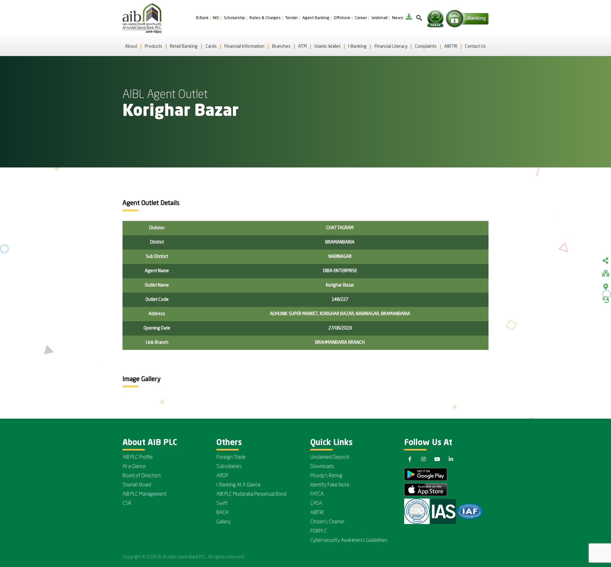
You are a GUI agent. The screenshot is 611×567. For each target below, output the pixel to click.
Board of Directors (142, 475)
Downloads (322, 466)
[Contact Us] (605, 299)
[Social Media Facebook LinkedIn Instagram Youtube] (605, 261)
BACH (222, 512)
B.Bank (202, 18)
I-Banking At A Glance (238, 485)
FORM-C (318, 531)
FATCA (317, 494)
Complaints (426, 46)
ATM (302, 46)
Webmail (379, 18)
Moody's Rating (326, 475)
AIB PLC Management (145, 494)
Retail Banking (184, 46)
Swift (222, 503)
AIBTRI (450, 46)
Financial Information (244, 46)
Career (361, 18)
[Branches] (605, 286)
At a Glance (134, 466)
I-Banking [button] (357, 46)
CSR (127, 503)
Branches (281, 46)
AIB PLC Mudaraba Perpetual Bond (251, 494)
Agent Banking (315, 18)
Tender (291, 18)
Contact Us (475, 46)
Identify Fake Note (329, 485)
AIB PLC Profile (138, 457)
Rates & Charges (265, 18)
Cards (211, 46)
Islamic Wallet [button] (327, 46)
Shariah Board (137, 485)
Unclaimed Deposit (329, 457)
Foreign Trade (231, 457)
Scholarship (234, 18)
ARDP (222, 475)
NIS (216, 18)
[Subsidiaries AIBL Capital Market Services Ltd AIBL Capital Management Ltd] (605, 274)
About (131, 46)
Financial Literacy (391, 46)
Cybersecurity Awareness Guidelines (349, 540)
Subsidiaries (229, 466)
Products (153, 46)
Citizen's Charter (327, 522)
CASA (316, 503)
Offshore (342, 18)
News (397, 18)
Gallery (223, 522)
